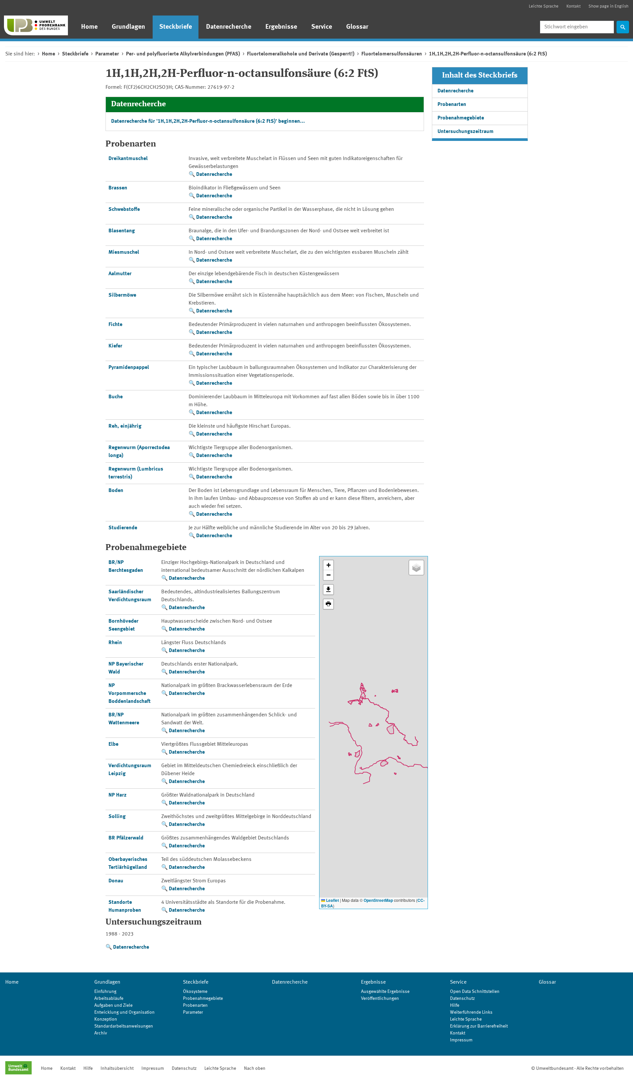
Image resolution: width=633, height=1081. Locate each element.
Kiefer (115, 346)
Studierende (122, 528)
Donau (115, 881)
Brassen (117, 188)
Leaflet (332, 900)
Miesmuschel (123, 252)
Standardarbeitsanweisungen (123, 1026)
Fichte (115, 324)
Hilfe (454, 1005)
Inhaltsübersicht (117, 1068)
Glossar (357, 27)
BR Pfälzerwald (125, 838)
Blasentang (121, 231)
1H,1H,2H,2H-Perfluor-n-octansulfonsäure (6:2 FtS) (488, 54)
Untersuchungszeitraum (465, 131)
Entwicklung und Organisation (124, 1012)
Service (321, 27)
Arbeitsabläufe (108, 998)
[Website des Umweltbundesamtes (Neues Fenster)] (18, 1068)
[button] (328, 565)
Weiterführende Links (471, 1012)
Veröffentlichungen (380, 998)
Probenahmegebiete (460, 118)
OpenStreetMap (378, 900)
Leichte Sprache (543, 6)
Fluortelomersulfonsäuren (391, 54)
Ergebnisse (281, 27)
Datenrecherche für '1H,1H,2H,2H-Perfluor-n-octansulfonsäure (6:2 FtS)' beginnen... (208, 121)
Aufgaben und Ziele (113, 1005)
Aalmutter (120, 274)
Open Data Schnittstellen (474, 991)
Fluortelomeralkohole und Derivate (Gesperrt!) (300, 54)
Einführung (105, 991)
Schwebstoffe (124, 209)
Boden (115, 490)
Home (89, 27)
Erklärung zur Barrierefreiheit (479, 1026)
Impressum (461, 1040)
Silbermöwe (122, 295)
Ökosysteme (195, 991)
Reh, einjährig (124, 426)
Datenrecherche (228, 27)
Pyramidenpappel (128, 367)
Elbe (113, 744)
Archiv (100, 1033)
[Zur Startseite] (36, 25)
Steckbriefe (175, 27)
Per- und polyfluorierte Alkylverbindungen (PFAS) (183, 54)
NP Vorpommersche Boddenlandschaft (129, 693)
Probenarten (451, 104)
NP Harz (117, 795)
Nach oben (254, 1068)
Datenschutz (462, 998)
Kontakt (573, 6)
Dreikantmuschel (128, 158)
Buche (115, 397)
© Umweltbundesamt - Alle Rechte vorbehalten (577, 1068)
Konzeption (105, 1019)
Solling (117, 816)
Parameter (107, 54)
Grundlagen (128, 27)
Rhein (115, 642)
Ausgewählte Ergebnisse (385, 991)
